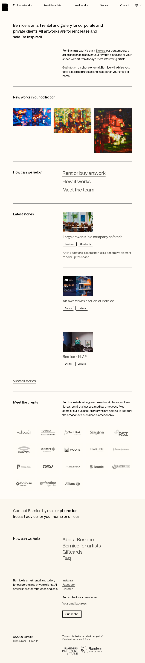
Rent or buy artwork (84, 173)
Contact (124, 5)
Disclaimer (19, 641)
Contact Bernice (27, 511)
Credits (33, 641)
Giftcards (72, 552)
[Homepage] (5, 7)
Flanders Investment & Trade (76, 639)
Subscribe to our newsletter (79, 597)
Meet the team (78, 190)
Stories (104, 5)
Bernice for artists (81, 546)
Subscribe (72, 614)
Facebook (68, 584)
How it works (81, 5)
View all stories (24, 381)
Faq (66, 558)
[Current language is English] (138, 5)
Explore (101, 50)
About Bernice (78, 539)
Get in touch (69, 67)
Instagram (68, 580)
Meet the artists (52, 5)
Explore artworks (22, 5)
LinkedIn (67, 588)
